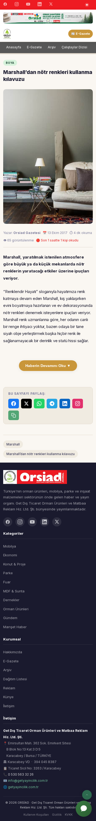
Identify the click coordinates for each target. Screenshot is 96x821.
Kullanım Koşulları (36, 814)
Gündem (10, 618)
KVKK (69, 814)
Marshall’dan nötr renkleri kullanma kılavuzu (40, 454)
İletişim (8, 706)
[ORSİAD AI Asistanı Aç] (84, 809)
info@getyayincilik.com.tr (28, 781)
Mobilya (9, 546)
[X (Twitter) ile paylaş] (26, 403)
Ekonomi (10, 555)
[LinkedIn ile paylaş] (64, 403)
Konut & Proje (14, 564)
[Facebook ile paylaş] (13, 403)
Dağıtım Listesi (15, 679)
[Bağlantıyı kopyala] (13, 415)
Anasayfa (13, 47)
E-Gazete (34, 47)
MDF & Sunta (14, 591)
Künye (8, 697)
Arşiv (52, 47)
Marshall (13, 444)
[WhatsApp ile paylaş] (39, 403)
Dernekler (11, 600)
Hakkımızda (12, 652)
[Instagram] (17, 4)
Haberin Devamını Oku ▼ (48, 365)
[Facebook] (5, 4)
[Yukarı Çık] (87, 795)
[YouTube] (28, 4)
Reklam (9, 688)
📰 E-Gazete (80, 34)
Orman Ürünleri (16, 609)
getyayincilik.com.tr (23, 787)
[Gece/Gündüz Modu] (87, 5)
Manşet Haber (15, 627)
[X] (51, 4)
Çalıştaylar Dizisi (74, 47)
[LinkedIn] (40, 4)
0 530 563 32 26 (21, 774)
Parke (8, 573)
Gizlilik (57, 814)
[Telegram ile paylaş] (52, 403)
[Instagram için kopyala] (77, 403)
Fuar (7, 582)
